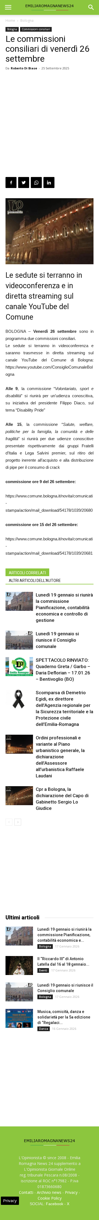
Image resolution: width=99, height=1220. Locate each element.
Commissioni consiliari (36, 29)
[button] (91, 7)
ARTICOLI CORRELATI (27, 573)
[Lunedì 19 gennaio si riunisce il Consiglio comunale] (19, 640)
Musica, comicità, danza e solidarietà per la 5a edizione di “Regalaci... (63, 1017)
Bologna (27, 20)
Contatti (26, 1192)
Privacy (71, 1192)
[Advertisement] (49, 124)
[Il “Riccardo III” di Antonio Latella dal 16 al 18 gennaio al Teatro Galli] (19, 965)
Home (10, 20)
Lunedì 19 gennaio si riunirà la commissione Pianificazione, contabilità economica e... (64, 935)
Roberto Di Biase (24, 68)
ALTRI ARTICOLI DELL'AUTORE (35, 580)
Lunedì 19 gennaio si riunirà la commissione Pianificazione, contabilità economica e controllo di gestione (64, 607)
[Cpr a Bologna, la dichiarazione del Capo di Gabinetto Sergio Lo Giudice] (19, 795)
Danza (43, 1029)
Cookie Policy (50, 1198)
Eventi (43, 970)
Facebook (54, 1204)
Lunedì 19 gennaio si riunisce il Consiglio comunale (57, 640)
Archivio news (49, 1192)
